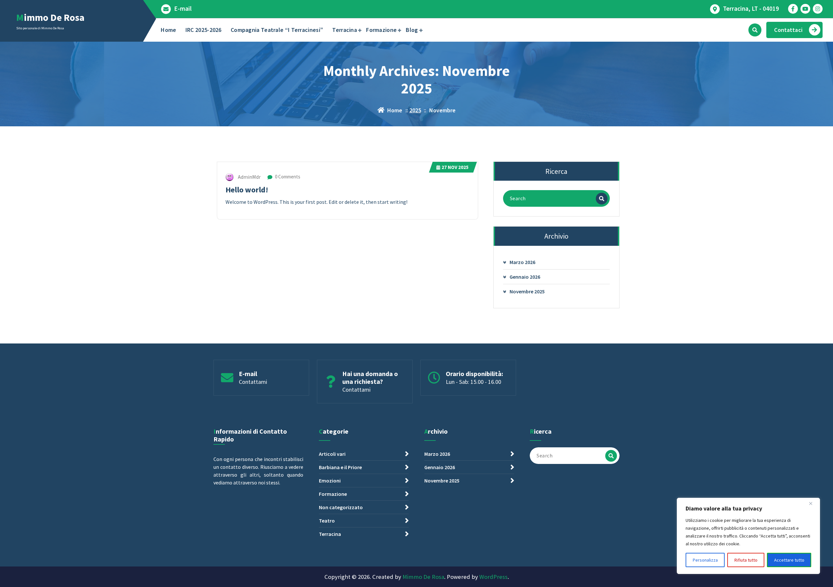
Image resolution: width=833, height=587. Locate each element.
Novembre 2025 (527, 291)
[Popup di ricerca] (754, 29)
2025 (415, 110)
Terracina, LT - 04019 (751, 8)
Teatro (327, 520)
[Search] (602, 198)
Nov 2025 (455, 167)
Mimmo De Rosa (423, 576)
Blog (412, 30)
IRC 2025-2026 (203, 30)
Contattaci (788, 30)
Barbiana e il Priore (340, 467)
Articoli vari (332, 454)
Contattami (253, 381)
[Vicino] (813, 503)
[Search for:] (556, 198)
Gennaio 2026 (525, 276)
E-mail (183, 8)
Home (168, 30)
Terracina (344, 30)
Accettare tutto (789, 560)
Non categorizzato (341, 507)
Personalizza (705, 560)
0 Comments (287, 177)
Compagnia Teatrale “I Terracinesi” (277, 30)
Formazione (381, 30)
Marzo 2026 (522, 262)
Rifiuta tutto (746, 560)
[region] (748, 536)
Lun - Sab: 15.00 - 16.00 (473, 381)
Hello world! (246, 190)
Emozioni (330, 480)
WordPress (493, 576)
